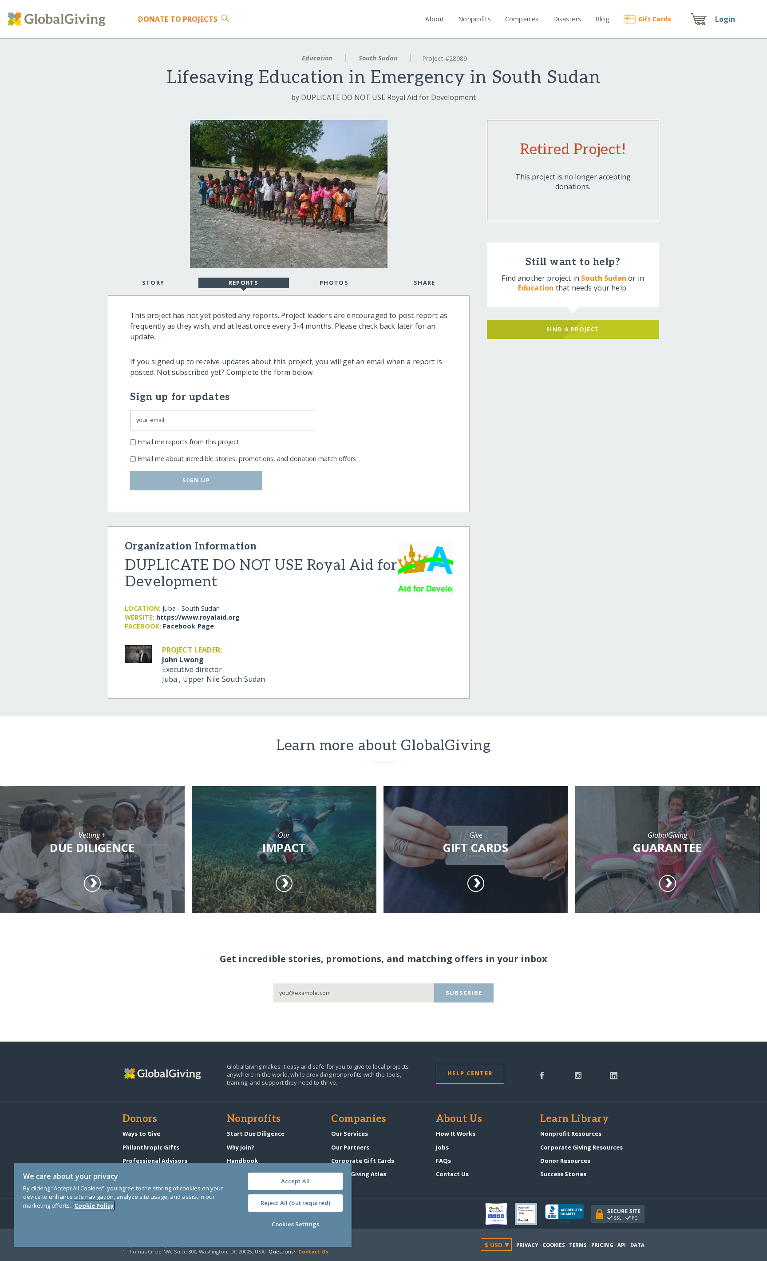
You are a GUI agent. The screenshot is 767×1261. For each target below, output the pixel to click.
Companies (521, 19)
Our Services (349, 1134)
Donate (177, 19)
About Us (459, 1119)
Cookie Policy (94, 1205)
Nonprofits (474, 19)
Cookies (553, 1244)
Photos (334, 282)
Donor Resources (565, 1161)
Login (725, 19)
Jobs (442, 1147)
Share (424, 282)
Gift (654, 19)
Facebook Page (188, 626)
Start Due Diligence (256, 1134)
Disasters (567, 19)
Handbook (242, 1161)
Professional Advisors (155, 1161)
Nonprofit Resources (570, 1134)
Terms (578, 1244)
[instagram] (578, 1075)
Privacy (527, 1244)
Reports (244, 282)
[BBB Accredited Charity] (568, 1214)
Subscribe (464, 993)
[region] (183, 1205)
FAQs (443, 1161)
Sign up (196, 480)
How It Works (455, 1134)
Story (153, 282)
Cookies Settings (295, 1224)
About (434, 19)
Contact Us (452, 1174)
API (621, 1244)
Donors (140, 1119)
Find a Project (572, 329)
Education (317, 58)
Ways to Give (141, 1134)
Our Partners (350, 1147)
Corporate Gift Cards (362, 1161)
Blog (602, 19)
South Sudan (378, 58)
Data (637, 1244)
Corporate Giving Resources (581, 1147)
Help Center (469, 1073)
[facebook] (542, 1075)
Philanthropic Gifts (151, 1147)
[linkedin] (613, 1075)
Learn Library (574, 1119)
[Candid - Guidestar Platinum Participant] (530, 1214)
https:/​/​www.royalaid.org (198, 617)
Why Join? (240, 1147)
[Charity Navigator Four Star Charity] (500, 1214)
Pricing (602, 1244)
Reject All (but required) (295, 1203)
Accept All (295, 1181)
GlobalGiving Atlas (358, 1174)
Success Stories (563, 1174)
